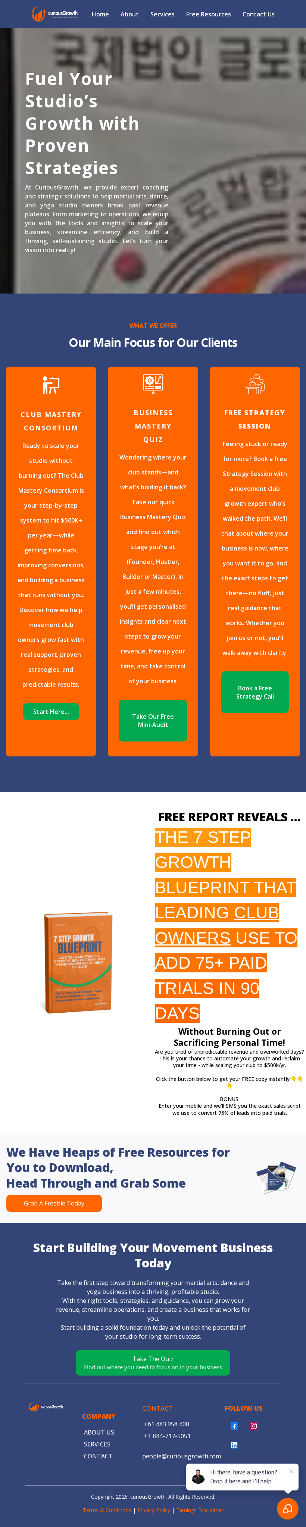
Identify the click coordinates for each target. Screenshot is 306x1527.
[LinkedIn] (234, 1445)
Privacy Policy (153, 1510)
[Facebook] (234, 1426)
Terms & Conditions (107, 1510)
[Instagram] (253, 1426)
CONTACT (157, 1408)
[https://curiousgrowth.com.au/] (54, 14)
